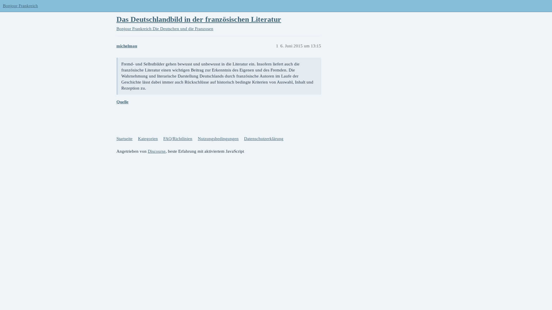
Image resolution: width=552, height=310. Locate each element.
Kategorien (148, 138)
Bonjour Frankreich (20, 5)
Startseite (124, 138)
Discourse (157, 151)
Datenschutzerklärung (263, 138)
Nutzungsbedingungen (218, 138)
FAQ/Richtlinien (177, 138)
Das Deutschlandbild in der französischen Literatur (198, 19)
